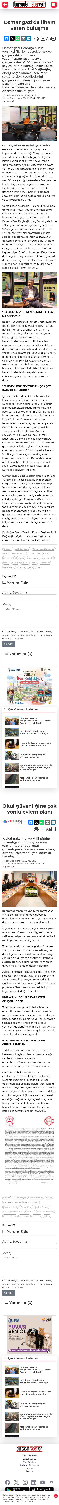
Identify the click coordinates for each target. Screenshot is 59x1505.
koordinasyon (43, 950)
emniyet (16, 936)
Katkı (34, 563)
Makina (25, 563)
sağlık (6, 236)
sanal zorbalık (22, 983)
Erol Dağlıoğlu (39, 69)
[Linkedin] (34, 1482)
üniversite (8, 209)
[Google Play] (17, 1490)
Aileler (49, 1198)
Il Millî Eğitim (9, 1216)
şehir (22, 438)
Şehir (30, 567)
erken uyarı (42, 1011)
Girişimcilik (34, 553)
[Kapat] (56, 1496)
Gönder (8, 644)
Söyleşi (20, 558)
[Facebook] (7, 1482)
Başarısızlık (9, 558)
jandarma (32, 936)
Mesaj (6, 604)
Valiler (47, 1216)
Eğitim (45, 838)
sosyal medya (32, 979)
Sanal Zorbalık (32, 1202)
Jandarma (24, 1216)
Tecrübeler (45, 563)
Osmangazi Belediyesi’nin (22, 48)
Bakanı (6, 932)
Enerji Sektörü (19, 553)
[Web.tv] (51, 1482)
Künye (30, 1468)
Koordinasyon (20, 1198)
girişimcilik (11, 55)
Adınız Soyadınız (14, 592)
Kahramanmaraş (13, 910)
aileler (41, 1007)
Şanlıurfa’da (35, 910)
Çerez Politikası (29, 1459)
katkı (22, 149)
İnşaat (6, 563)
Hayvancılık (48, 558)
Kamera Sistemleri (12, 1202)
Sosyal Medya (36, 1198)
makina (19, 236)
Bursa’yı (34, 431)
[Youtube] (43, 1482)
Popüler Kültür (10, 1207)
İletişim (29, 1471)
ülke (8, 454)
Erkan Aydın (25, 503)
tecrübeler (42, 396)
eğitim (13, 940)
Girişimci (7, 549)
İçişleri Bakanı (42, 1207)
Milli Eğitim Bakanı (12, 1211)
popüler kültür (11, 987)
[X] (16, 1482)
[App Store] (41, 1490)
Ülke (38, 567)
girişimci (9, 80)
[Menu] (54, 5)
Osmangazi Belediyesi (43, 549)
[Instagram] (25, 1482)
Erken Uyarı (26, 1207)
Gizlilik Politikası (29, 1456)
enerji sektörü (20, 264)
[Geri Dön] (5, 5)
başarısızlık (9, 368)
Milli (43, 928)
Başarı (6, 322)
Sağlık (15, 563)
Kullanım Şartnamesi (29, 1465)
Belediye (43, 499)
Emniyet (37, 1216)
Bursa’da (48, 411)
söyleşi (20, 536)
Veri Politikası (29, 1462)
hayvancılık (35, 233)
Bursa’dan (37, 458)
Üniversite (20, 567)
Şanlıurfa (29, 1211)
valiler (6, 936)
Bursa (6, 553)
